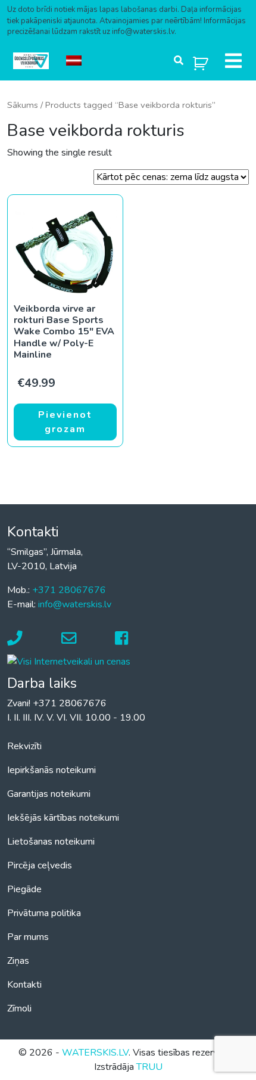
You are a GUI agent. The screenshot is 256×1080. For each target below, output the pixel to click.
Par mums (28, 937)
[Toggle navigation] (233, 61)
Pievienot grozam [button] (65, 422)
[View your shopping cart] (200, 61)
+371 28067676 (69, 590)
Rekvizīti (24, 746)
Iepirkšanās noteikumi (51, 770)
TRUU (149, 1066)
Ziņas (18, 960)
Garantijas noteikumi (48, 793)
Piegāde (24, 889)
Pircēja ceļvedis (39, 865)
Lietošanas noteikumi (51, 841)
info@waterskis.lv (74, 604)
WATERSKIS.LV (95, 1052)
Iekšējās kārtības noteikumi (63, 817)
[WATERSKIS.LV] (31, 61)
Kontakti (24, 984)
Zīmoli (19, 1008)
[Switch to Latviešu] (74, 61)
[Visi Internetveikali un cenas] (68, 661)
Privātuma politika (44, 913)
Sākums (22, 105)
